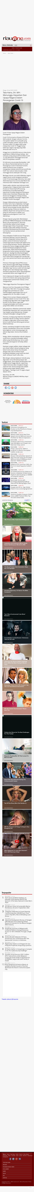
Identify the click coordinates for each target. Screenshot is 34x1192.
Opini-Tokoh (10, 53)
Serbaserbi (5, 1157)
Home (4, 53)
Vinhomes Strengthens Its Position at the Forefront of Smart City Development (21, 428)
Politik (17, 1154)
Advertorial (6, 50)
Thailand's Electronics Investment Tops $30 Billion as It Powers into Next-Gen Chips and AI (21, 443)
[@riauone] (13, 1159)
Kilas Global (26, 1154)
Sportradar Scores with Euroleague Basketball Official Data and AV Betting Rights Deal (21, 481)
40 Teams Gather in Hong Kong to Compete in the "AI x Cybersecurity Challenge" (18, 949)
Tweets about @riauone (10, 999)
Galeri (10, 50)
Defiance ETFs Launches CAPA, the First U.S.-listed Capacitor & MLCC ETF (21, 466)
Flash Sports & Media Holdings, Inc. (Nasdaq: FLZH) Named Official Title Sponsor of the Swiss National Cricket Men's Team (18, 900)
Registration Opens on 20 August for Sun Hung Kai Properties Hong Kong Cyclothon (18, 944)
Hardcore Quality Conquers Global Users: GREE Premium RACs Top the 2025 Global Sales (21, 495)
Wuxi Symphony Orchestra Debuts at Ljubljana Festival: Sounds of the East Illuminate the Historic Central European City (17, 967)
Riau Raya (12, 1154)
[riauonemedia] (10, 1159)
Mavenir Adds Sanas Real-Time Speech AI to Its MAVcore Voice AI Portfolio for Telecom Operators (21, 436)
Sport (17, 1155)
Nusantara (30, 1155)
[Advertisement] (17, 17)
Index (18, 50)
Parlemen (5, 1155)
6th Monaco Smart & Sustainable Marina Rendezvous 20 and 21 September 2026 (17, 907)
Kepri (9, 1155)
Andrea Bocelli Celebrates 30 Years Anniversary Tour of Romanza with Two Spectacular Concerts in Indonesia (17, 938)
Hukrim (21, 1154)
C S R (16, 50)
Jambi (20, 1155)
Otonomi (25, 1155)
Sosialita (13, 1155)
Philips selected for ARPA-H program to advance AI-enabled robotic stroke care (20, 450)
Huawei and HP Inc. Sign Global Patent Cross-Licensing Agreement (21, 488)
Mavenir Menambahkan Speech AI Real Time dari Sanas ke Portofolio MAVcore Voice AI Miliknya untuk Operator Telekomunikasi (21, 458)
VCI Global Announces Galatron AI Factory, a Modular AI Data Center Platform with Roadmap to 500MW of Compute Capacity (21, 474)
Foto (13, 50)
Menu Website (8, 45)
